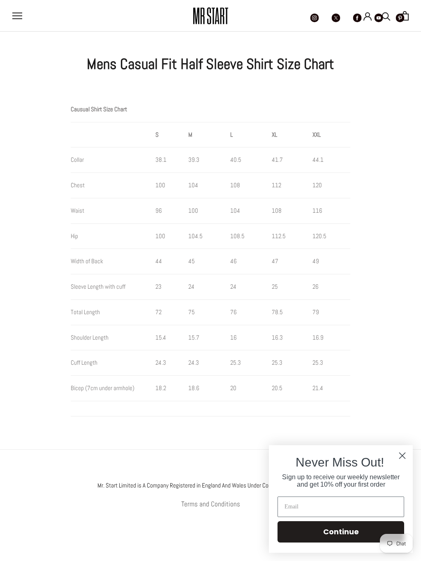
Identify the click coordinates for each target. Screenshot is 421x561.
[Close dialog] (402, 455)
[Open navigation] (17, 15)
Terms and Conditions (210, 503)
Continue (341, 532)
